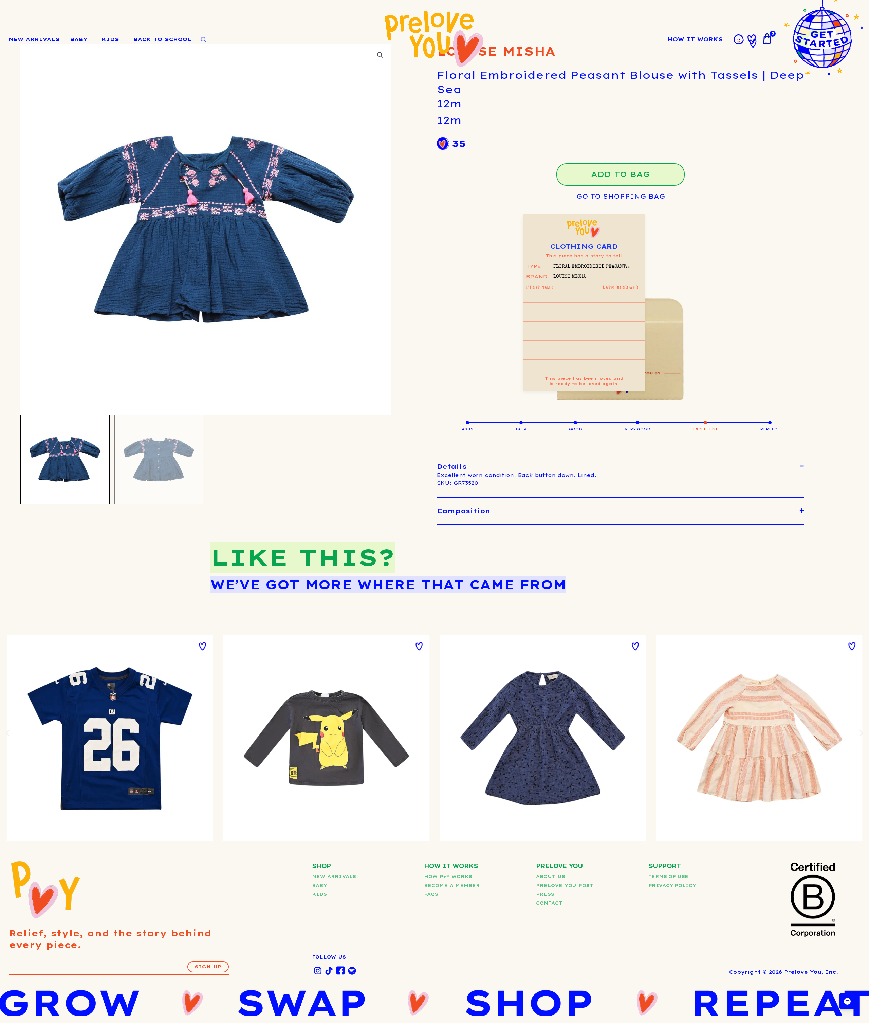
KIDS (110, 39)
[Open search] (203, 39)
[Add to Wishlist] (202, 646)
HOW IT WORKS (695, 39)
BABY (78, 39)
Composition (464, 511)
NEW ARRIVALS (34, 39)
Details (452, 466)
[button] (620, 467)
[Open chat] (847, 1001)
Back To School (162, 39)
